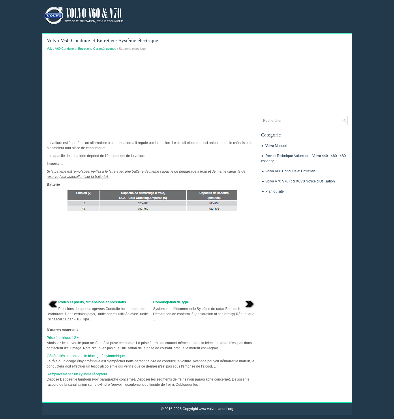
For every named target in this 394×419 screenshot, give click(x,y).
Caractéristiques (104, 48)
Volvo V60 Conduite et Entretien (69, 48)
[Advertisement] (152, 97)
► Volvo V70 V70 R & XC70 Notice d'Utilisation (298, 181)
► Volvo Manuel (274, 146)
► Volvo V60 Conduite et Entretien (288, 171)
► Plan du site (272, 191)
